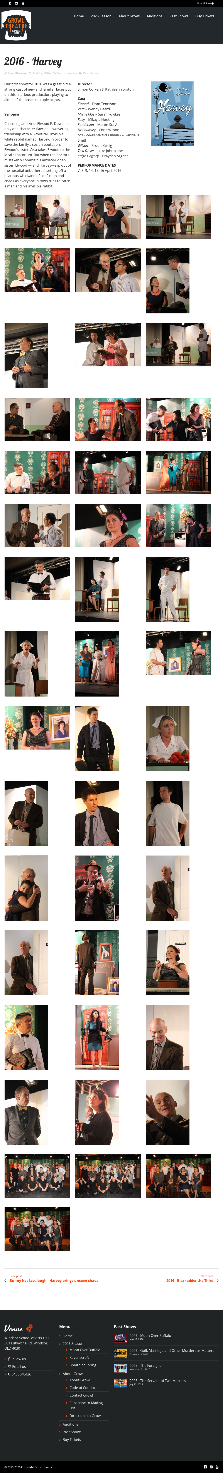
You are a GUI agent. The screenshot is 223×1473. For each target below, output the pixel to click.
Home (79, 16)
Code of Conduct (83, 1387)
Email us (19, 1366)
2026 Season (101, 16)
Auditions (154, 16)
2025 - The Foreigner (146, 1365)
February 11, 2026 (139, 1354)
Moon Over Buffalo (84, 1349)
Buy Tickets (204, 3)
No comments (66, 73)
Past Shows (178, 16)
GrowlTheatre (17, 73)
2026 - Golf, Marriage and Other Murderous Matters (172, 1350)
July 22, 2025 (136, 1384)
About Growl (129, 16)
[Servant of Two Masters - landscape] (120, 1383)
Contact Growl (81, 1395)
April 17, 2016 (41, 73)
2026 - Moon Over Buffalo (150, 1335)
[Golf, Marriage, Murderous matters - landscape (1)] (120, 1353)
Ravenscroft (79, 1357)
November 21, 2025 (140, 1369)
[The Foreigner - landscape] (120, 1368)
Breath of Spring (82, 1365)
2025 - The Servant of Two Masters (158, 1380)
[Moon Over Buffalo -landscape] (120, 1338)
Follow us (18, 1359)
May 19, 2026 (137, 1339)
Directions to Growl (85, 1415)
